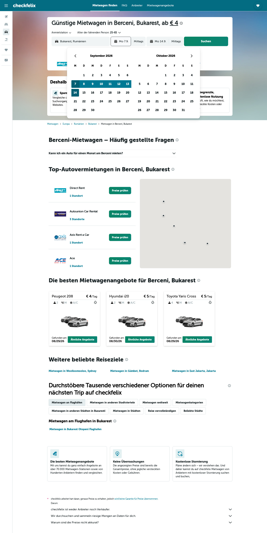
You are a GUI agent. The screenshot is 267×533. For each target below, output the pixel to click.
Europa (66, 124)
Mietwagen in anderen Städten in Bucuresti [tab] (78, 410)
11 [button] (110, 84)
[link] (120, 190)
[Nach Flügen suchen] (6, 16)
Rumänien (79, 124)
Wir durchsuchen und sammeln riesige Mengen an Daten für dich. (93, 516)
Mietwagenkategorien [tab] (189, 402)
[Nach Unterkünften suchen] (6, 24)
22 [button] (84, 101)
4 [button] (110, 75)
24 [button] (101, 101)
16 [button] (92, 92)
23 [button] (92, 101)
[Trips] (6, 50)
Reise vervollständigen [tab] (162, 410)
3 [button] (101, 75)
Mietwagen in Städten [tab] (126, 410)
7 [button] (75, 84)
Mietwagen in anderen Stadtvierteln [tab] (112, 402)
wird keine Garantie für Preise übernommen (136, 499)
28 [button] (75, 110)
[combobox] (62, 32)
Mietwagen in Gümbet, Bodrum (129, 370)
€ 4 (174, 23)
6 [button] (127, 75)
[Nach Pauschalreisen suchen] (6, 39)
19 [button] (118, 92)
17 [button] (101, 92)
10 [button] (101, 84)
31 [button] (183, 110)
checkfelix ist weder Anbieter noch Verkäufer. (80, 509)
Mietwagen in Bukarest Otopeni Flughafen (75, 429)
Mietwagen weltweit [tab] (155, 402)
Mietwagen (52, 124)
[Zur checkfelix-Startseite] (24, 5)
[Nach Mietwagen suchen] (6, 32)
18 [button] (110, 92)
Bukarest (92, 124)
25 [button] (110, 101)
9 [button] (93, 84)
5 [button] (119, 75)
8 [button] (84, 84)
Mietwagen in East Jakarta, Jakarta (194, 370)
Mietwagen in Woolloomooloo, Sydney (72, 370)
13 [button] (127, 84)
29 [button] (84, 110)
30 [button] (92, 110)
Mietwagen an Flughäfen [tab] (67, 402)
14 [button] (75, 92)
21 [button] (75, 101)
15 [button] (84, 92)
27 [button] (127, 101)
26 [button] (119, 101)
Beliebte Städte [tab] (193, 410)
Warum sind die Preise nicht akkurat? (75, 522)
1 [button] (84, 75)
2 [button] (93, 75)
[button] (6, 6)
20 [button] (127, 92)
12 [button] (118, 84)
